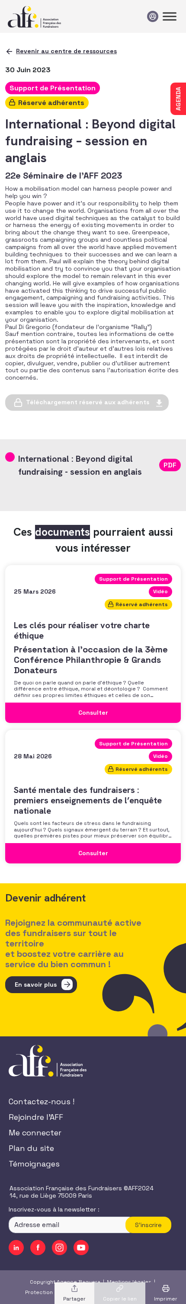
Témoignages (34, 1164)
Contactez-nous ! (41, 1101)
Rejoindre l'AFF (36, 1117)
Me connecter (35, 1133)
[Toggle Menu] (169, 16)
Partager (74, 1298)
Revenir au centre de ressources (66, 51)
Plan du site (31, 1148)
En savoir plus (36, 984)
